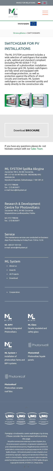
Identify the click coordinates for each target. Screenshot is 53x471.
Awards (12, 270)
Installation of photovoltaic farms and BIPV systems (15, 358)
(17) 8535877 (14, 187)
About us (13, 266)
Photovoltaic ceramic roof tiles (14, 388)
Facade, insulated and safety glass (37, 328)
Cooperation (14, 292)
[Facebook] (24, 467)
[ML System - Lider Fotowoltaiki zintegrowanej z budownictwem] (13, 13)
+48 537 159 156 (14, 245)
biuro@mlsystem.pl (18, 190)
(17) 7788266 (13, 185)
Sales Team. (37, 148)
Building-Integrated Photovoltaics (13, 328)
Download (27, 130)
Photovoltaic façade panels (36, 356)
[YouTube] (28, 467)
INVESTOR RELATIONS (25, 3)
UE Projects (14, 274)
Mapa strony (39, 463)
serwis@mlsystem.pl (19, 247)
